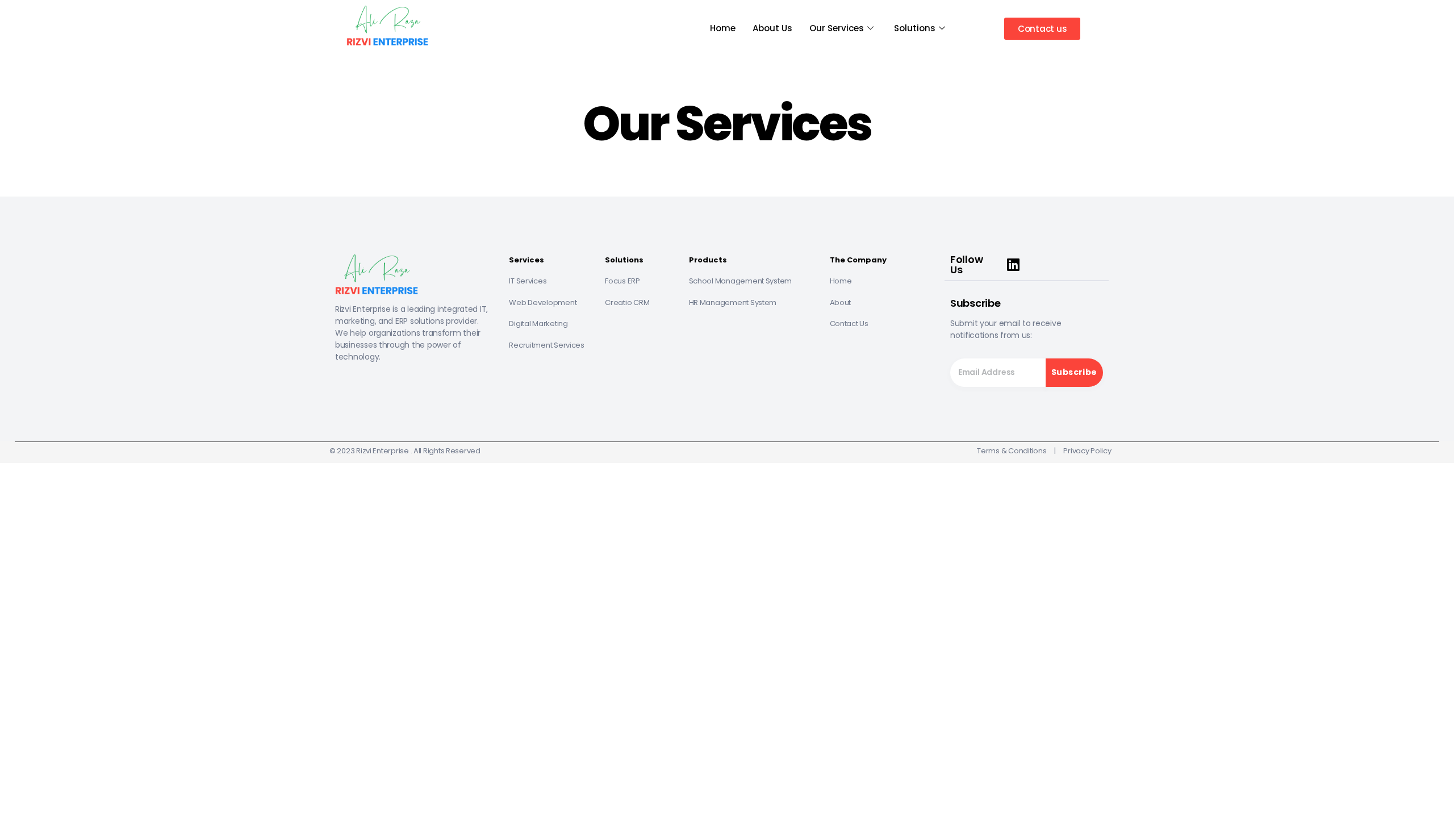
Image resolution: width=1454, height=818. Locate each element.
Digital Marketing (538, 323)
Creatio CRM (627, 302)
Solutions (914, 28)
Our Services (836, 28)
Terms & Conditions (1011, 450)
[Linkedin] (1013, 265)
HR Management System (733, 302)
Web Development (542, 302)
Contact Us (850, 323)
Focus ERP (622, 281)
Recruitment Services (546, 345)
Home (723, 28)
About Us (772, 28)
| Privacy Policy (1078, 450)
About (840, 302)
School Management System (740, 281)
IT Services (527, 281)
